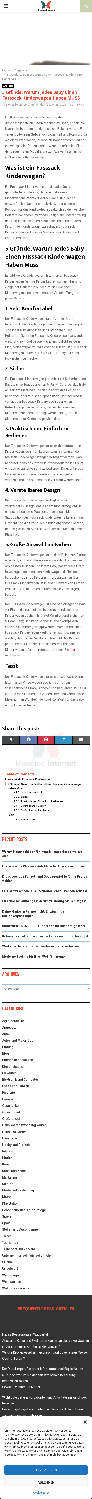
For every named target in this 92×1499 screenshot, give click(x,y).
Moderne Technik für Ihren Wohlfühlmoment (35, 956)
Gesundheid (11, 1112)
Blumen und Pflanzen (17, 1060)
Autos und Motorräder (18, 1040)
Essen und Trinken (15, 1086)
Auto (5, 1034)
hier (72, 650)
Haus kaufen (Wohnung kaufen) (25, 1125)
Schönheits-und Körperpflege (24, 1210)
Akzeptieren (46, 1470)
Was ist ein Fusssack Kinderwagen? (30, 779)
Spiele (6, 1216)
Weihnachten (11, 1281)
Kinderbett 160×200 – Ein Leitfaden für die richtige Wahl (43, 926)
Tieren (7, 1236)
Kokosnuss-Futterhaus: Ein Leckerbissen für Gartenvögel (45, 936)
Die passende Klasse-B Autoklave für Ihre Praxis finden (43, 866)
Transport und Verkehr (18, 1249)
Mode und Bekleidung (18, 1190)
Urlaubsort (10, 1268)
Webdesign (10, 1275)
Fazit (11, 815)
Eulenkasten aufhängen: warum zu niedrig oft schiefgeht (44, 901)
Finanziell (9, 1092)
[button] (85, 1422)
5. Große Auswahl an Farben (34, 810)
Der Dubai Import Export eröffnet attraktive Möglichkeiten (42, 1369)
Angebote (8, 86)
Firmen (7, 1099)
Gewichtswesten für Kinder (21, 1387)
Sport (6, 1223)
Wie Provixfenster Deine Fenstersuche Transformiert (42, 946)
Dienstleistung (12, 1066)
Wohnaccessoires (15, 1288)
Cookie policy (41, 1492)
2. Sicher (23, 796)
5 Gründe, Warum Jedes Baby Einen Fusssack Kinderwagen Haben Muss (45, 786)
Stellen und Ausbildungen (21, 1229)
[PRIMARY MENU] (6, 6)
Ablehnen (46, 1482)
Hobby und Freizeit (16, 1145)
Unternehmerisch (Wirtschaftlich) (26, 1255)
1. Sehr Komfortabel (30, 792)
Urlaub (7, 1262)
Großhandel (11, 1118)
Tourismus (10, 1242)
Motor (6, 1197)
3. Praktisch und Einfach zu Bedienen (40, 801)
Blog (5, 1053)
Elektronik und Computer (20, 1079)
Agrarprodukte (13, 1021)
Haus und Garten (14, 1132)
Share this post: (27, 819)
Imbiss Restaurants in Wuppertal (25, 1334)
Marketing (9, 1177)
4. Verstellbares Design (32, 805)
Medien (7, 1184)
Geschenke (10, 1106)
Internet (7, 1151)
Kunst (6, 1164)
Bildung (8, 1047)
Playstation (10, 1203)
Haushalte (9, 1138)
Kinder (7, 1158)
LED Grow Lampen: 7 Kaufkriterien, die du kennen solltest (44, 891)
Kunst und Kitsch (14, 1171)
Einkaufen (9, 1073)
